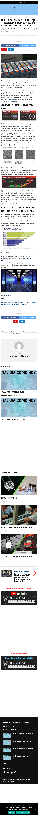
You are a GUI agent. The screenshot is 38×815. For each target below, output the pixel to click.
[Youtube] (21, 2)
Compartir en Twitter (29, 45)
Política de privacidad (23, 812)
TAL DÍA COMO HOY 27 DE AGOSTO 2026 (22, 734)
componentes (13, 331)
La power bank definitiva (9, 498)
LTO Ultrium (8, 253)
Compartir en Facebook (10, 45)
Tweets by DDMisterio (8, 768)
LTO (27, 331)
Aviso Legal (5, 779)
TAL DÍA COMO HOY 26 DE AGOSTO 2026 (22, 741)
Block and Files (9, 99)
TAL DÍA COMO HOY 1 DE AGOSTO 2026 (13, 420)
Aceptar (11, 812)
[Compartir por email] (11, 49)
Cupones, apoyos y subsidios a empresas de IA (16, 527)
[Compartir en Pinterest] (4, 49)
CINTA (6, 331)
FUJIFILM (22, 331)
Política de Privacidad (21, 779)
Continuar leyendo (21, 571)
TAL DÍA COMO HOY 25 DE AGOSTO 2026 (22, 749)
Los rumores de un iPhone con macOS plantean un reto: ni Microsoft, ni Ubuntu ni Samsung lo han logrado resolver (22, 577)
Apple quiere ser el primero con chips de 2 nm (16, 557)
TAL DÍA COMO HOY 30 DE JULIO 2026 (12, 392)
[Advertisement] (19, 450)
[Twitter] (8, 772)
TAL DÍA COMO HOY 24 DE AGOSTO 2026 (22, 756)
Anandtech (17, 126)
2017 (4, 168)
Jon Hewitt (8, 295)
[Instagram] (24, 2)
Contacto (28, 779)
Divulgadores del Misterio (11, 29)
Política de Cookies (12, 779)
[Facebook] (4, 772)
